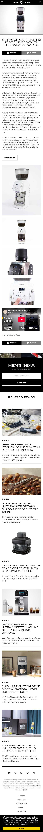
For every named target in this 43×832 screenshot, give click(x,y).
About (21, 796)
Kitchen (5, 440)
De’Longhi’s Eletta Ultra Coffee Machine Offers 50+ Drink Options (20, 629)
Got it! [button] (21, 829)
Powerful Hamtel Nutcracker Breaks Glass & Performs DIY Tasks (20, 508)
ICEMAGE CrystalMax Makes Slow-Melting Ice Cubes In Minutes (19, 748)
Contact (21, 800)
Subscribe (21, 383)
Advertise (21, 803)
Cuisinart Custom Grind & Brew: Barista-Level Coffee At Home (21, 689)
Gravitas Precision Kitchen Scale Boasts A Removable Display (21, 447)
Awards (21, 811)
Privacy (22, 807)
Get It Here (9, 158)
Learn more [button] (24, 824)
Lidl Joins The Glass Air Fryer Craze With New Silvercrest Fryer (21, 568)
